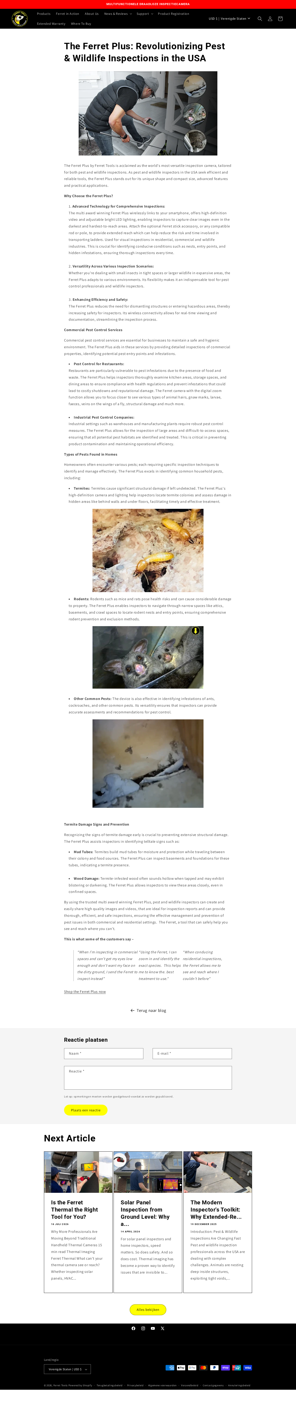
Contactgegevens (213, 1385)
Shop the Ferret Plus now (85, 991)
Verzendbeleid (189, 1385)
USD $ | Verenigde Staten (228, 18)
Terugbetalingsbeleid (110, 1385)
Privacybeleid (135, 1385)
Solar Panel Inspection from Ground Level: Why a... (145, 1213)
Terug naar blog (151, 1010)
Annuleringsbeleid (239, 1385)
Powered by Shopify (80, 1385)
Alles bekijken (148, 1310)
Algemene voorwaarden (162, 1385)
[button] (118, 14)
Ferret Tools (60, 1385)
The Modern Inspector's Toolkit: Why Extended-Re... (216, 1209)
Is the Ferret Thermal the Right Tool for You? (74, 1209)
